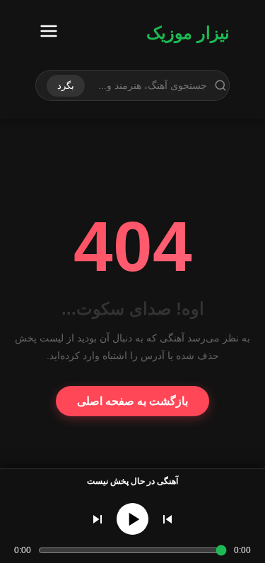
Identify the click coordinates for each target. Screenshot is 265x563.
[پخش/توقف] (132, 519)
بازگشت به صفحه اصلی (132, 401)
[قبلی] (167, 519)
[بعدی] (97, 519)
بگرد (65, 85)
